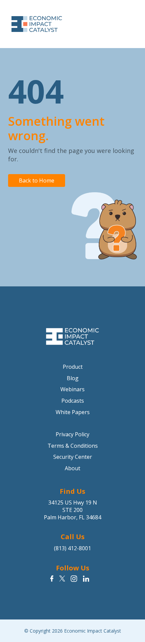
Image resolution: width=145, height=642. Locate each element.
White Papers (73, 412)
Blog (73, 378)
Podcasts (72, 400)
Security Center (72, 456)
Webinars (72, 389)
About (72, 468)
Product (73, 366)
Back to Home (36, 180)
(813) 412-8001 (72, 548)
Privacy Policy (72, 434)
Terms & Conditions (73, 445)
